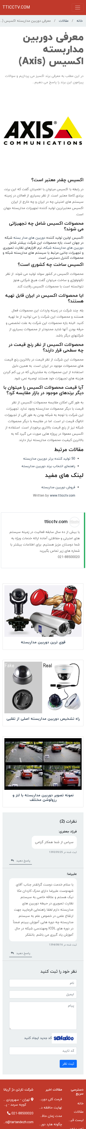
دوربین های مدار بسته (29, 238)
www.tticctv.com (62, 495)
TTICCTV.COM (16, 7)
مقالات (63, 21)
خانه (80, 21)
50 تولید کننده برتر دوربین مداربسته (49, 458)
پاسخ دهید (22, 861)
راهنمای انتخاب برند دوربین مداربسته (48, 466)
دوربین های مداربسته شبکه (63, 248)
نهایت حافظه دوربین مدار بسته (40, 1107)
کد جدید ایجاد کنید (38, 1038)
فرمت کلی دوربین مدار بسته (42, 1099)
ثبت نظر (68, 1063)
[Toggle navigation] (77, 7)
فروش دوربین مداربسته (58, 487)
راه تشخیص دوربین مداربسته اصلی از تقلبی (43, 718)
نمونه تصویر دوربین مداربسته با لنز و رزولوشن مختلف (43, 798)
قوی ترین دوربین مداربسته (43, 642)
